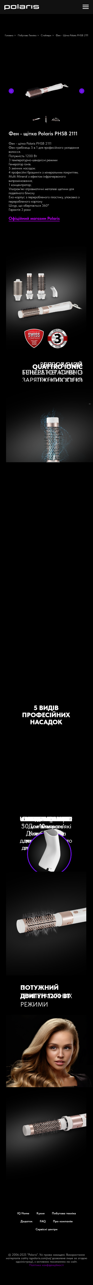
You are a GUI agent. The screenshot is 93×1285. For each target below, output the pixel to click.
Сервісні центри (47, 1229)
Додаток (26, 1221)
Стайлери (46, 35)
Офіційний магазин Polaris (34, 218)
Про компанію (63, 1221)
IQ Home (23, 1213)
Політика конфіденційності (46, 1265)
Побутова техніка (27, 35)
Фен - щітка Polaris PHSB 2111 (72, 35)
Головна (9, 35)
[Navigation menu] (86, 7)
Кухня (41, 1213)
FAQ (43, 1221)
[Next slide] (81, 91)
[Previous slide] (11, 91)
